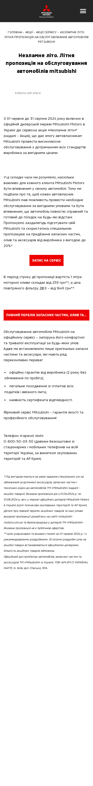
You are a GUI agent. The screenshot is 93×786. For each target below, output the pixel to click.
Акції (29, 32)
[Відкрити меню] (83, 11)
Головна (15, 32)
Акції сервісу (46, 32)
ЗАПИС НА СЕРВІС (46, 260)
